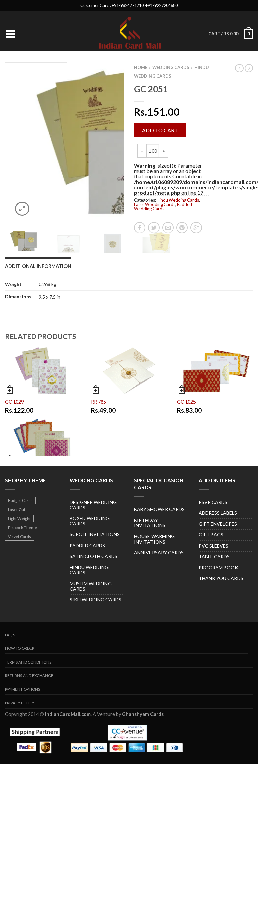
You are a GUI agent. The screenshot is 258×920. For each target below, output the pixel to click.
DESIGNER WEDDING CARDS (93, 504)
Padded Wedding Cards (163, 206)
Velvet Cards (19, 536)
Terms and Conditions (28, 662)
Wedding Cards (170, 67)
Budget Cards (20, 500)
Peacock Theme (22, 527)
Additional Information (38, 266)
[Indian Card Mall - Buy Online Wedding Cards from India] (130, 31)
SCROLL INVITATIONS (95, 534)
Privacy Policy (19, 703)
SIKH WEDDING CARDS (95, 599)
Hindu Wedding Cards (178, 200)
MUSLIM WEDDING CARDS (91, 586)
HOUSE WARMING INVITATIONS (154, 539)
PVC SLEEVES (213, 546)
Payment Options (22, 689)
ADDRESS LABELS (218, 513)
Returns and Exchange (29, 675)
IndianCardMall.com (68, 714)
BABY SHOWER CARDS (159, 509)
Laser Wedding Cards (154, 204)
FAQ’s (10, 635)
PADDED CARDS (87, 545)
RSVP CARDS (213, 502)
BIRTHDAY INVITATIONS (149, 522)
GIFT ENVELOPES (218, 524)
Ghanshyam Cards (143, 714)
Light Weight (19, 518)
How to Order (19, 648)
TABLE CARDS (214, 556)
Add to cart (160, 130)
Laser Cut (16, 509)
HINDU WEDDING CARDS (89, 569)
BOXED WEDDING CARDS (90, 520)
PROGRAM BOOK (218, 567)
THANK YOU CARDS (221, 578)
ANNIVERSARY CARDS (159, 552)
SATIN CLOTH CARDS (93, 556)
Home (140, 67)
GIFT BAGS (211, 534)
